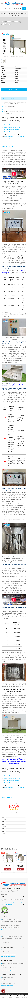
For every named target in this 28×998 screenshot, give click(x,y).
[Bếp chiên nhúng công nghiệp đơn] (7, 857)
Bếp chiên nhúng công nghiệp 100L (12, 141)
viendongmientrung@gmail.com (8, 970)
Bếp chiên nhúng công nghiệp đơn (12, 134)
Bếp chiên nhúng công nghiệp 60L (12, 129)
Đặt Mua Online (14, 89)
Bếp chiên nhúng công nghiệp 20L (12, 124)
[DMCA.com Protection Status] (4, 909)
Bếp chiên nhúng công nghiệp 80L (12, 131)
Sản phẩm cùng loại (9, 849)
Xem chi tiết (7, 869)
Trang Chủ (4, 13)
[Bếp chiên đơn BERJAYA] (20, 857)
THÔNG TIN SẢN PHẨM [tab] (7, 146)
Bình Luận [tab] (5, 839)
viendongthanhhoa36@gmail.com (8, 945)
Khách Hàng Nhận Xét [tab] (8, 797)
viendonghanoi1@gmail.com (9, 929)
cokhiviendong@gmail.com (7, 985)
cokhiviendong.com (7, 163)
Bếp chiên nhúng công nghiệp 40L (12, 127)
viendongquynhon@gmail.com (8, 956)
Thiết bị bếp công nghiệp (14, 13)
